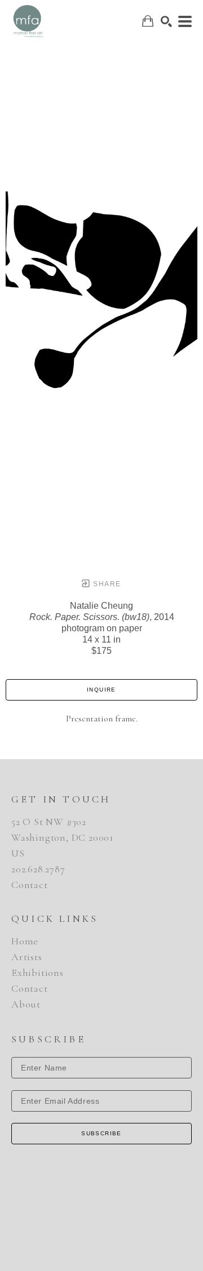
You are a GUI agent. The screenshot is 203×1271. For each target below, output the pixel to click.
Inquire (101, 689)
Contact (29, 885)
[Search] (166, 21)
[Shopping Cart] (147, 21)
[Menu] (185, 21)
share (106, 584)
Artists (26, 957)
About (26, 1004)
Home (24, 941)
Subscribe (101, 1133)
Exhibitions (37, 972)
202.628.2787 (38, 869)
